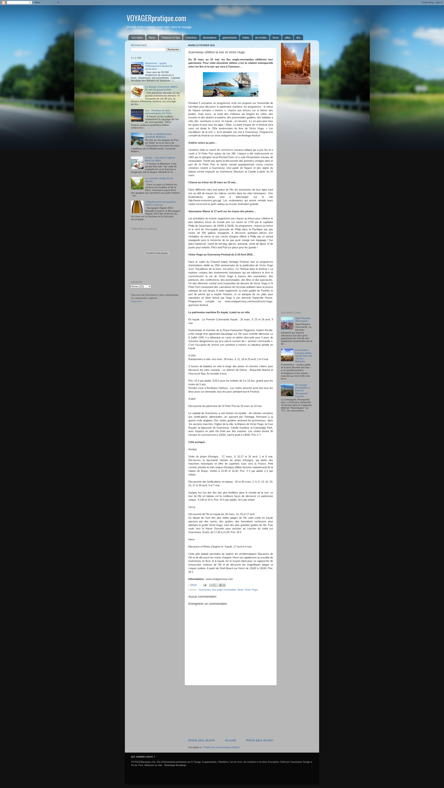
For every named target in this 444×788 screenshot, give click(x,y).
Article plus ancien (259, 740)
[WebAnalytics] (288, 421)
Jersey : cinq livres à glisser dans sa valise (160, 159)
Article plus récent (201, 740)
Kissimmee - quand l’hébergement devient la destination (158, 66)
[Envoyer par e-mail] (211, 585)
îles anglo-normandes (224, 589)
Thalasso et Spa (170, 37)
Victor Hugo (251, 589)
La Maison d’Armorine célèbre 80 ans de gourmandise (161, 88)
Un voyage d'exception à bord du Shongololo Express (302, 391)
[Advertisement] (231, 711)
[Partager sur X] (217, 585)
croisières (191, 37)
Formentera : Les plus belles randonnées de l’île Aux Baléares (303, 356)
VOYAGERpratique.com (156, 17)
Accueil (230, 740)
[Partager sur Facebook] (221, 585)
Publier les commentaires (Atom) (222, 747)
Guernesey (205, 589)
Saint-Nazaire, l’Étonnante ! (303, 319)
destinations (209, 37)
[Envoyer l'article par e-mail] (204, 585)
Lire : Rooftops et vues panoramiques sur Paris (158, 112)
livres (276, 37)
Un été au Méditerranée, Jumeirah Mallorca (158, 135)
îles (298, 37)
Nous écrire (136, 301)
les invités (261, 37)
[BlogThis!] (214, 585)
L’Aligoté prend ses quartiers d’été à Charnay (160, 203)
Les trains (137, 37)
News (152, 37)
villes (288, 37)
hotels (245, 37)
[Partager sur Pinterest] (224, 585)
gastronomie (230, 37)
